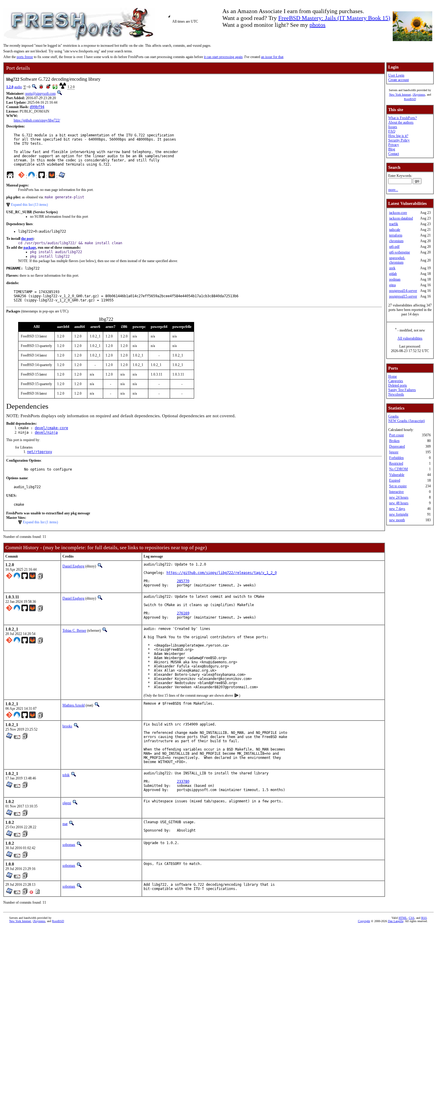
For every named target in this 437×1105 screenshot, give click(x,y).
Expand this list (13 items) (29, 205)
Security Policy (399, 140)
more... (393, 190)
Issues (392, 127)
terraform (395, 235)
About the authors (401, 122)
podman (394, 279)
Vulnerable (396, 475)
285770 (183, 581)
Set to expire (398, 486)
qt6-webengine (399, 252)
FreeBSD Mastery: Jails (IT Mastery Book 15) (334, 18)
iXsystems (419, 94)
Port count (396, 435)
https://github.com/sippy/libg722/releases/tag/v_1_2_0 (221, 573)
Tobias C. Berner (74, 630)
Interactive (396, 492)
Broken (394, 441)
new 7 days (397, 509)
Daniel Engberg (73, 566)
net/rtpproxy (39, 452)
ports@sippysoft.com (40, 93)
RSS (424, 917)
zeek (392, 268)
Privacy (393, 145)
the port (27, 238)
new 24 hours (398, 497)
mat (64, 824)
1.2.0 (9, 87)
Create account (398, 80)
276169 (183, 613)
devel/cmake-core (51, 428)
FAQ (391, 131)
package (29, 247)
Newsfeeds (396, 394)
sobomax (68, 845)
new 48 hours (398, 503)
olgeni (66, 803)
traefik (393, 224)
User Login (396, 75)
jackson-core (398, 213)
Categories (395, 381)
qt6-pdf (394, 247)
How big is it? (398, 136)
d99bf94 (37, 107)
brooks (67, 726)
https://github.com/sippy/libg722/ (37, 120)
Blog (391, 149)
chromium (396, 241)
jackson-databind (401, 218)
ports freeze (25, 57)
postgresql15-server (403, 296)
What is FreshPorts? (402, 118)
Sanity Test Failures (402, 390)
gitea (392, 285)
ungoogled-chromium (397, 260)
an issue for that (272, 57)
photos (317, 24)
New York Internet (400, 94)
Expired (394, 480)
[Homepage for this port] (10, 176)
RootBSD (410, 99)
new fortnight (398, 514)
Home (392, 376)
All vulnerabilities (409, 338)
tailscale (394, 230)
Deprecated (397, 446)
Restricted (396, 463)
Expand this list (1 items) (40, 522)
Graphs (393, 416)
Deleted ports (397, 385)
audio (18, 87)
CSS (411, 917)
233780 (183, 781)
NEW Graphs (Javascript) (406, 421)
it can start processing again (223, 57)
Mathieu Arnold (73, 705)
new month (397, 520)
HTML (403, 917)
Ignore (393, 452)
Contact (393, 154)
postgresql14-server (403, 291)
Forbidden (396, 458)
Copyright (364, 921)
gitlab (393, 274)
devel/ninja (46, 432)
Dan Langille (395, 921)
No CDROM (398, 469)
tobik (66, 775)
